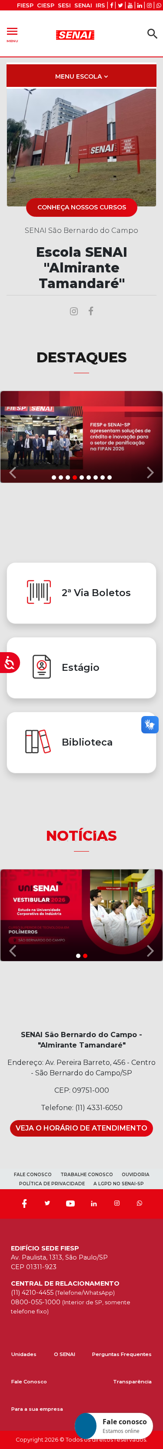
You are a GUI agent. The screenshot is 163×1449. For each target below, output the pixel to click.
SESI (64, 5)
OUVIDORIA (136, 1174)
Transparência (132, 1382)
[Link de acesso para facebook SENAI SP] (111, 5)
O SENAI (64, 1354)
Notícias (81, 835)
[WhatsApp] (139, 1204)
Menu (12, 33)
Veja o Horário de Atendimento (81, 1128)
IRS (100, 5)
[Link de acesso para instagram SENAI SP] (149, 5)
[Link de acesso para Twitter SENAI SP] (120, 5)
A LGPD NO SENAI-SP (118, 1184)
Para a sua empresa (37, 1409)
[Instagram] (116, 1204)
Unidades (24, 1354)
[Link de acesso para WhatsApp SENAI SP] (158, 5)
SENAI (83, 5)
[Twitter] (47, 1204)
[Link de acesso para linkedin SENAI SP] (139, 5)
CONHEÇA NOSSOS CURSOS (81, 207)
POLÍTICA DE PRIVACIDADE (52, 1184)
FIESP (25, 5)
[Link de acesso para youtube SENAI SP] (130, 5)
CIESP (45, 5)
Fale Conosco (29, 1382)
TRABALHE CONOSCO (86, 1174)
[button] (12, 436)
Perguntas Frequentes (122, 1354)
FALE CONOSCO (33, 1174)
